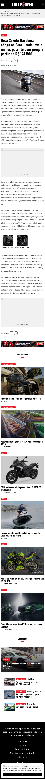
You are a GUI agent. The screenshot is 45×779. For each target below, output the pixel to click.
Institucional (22, 749)
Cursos (22, 745)
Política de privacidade (22, 753)
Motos (7, 11)
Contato (22, 757)
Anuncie (22, 741)
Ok (22, 774)
